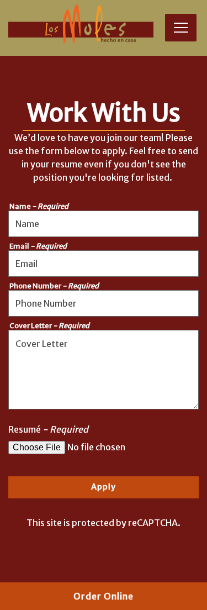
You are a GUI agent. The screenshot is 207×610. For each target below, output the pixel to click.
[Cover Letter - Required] (103, 369)
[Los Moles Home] (81, 23)
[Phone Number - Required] (103, 303)
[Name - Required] (103, 224)
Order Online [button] (103, 596)
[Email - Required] (103, 263)
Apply (103, 487)
